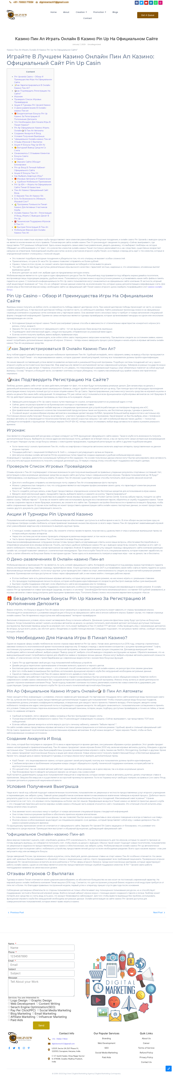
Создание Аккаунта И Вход (27, 133)
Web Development (23, 1004)
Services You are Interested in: (23, 997)
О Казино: (19, 159)
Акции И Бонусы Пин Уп (26, 173)
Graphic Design (41, 1000)
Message (12, 978)
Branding (106, 1038)
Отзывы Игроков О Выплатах (28, 142)
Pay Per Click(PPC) (23, 1010)
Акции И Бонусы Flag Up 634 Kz (29, 145)
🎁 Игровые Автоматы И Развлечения (32, 179)
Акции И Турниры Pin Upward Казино (32, 105)
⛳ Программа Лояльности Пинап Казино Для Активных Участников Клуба (30, 207)
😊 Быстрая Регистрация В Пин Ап (31, 227)
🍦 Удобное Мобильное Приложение (32, 181)
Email (11, 961)
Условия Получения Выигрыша (29, 136)
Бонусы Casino (21, 156)
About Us (146, 1038)
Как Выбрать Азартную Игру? (28, 176)
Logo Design (19, 1000)
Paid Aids (17, 1020)
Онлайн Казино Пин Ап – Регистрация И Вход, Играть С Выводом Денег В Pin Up (32, 216)
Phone (11, 952)
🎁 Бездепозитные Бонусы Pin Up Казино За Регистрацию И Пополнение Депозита (30, 116)
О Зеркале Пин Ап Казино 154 (28, 196)
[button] (147, 15)
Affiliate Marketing (23, 1016)
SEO (106, 1048)
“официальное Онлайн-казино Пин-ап (32, 139)
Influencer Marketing (53, 1016)
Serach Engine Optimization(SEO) (33, 1007)
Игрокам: (18, 96)
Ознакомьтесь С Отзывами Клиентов (32, 153)
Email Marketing (45, 1013)
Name (11, 944)
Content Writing (49, 1004)
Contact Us (146, 1062)
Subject (12, 969)
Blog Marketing (21, 1013)
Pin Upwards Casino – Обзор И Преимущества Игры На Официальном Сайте (33, 79)
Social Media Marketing (55, 1010)
